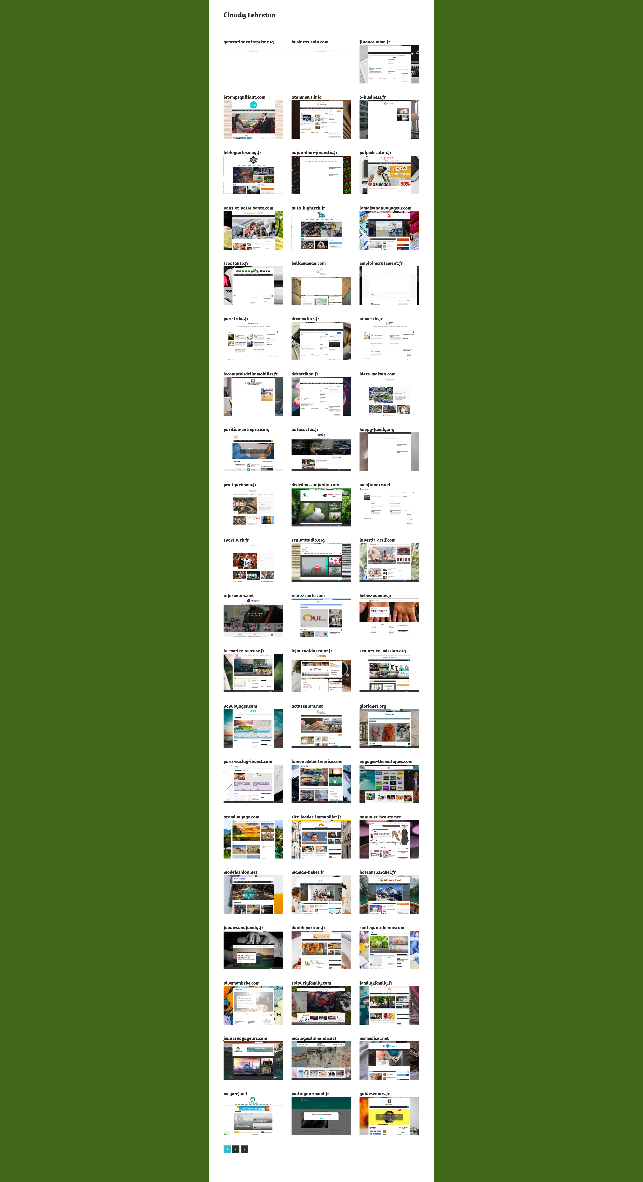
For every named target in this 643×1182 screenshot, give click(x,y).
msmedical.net (374, 1038)
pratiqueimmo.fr (240, 484)
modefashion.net (240, 872)
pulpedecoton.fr (376, 152)
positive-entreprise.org (247, 429)
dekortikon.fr (305, 374)
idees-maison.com (378, 374)
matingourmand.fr (310, 1093)
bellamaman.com (309, 263)
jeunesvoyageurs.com (245, 1038)
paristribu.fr (236, 318)
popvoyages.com (240, 706)
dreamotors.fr (305, 318)
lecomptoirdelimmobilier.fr (251, 374)
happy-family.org (377, 429)
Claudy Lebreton (250, 14)
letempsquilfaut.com (244, 97)
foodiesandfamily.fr (243, 927)
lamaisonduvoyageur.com (385, 208)
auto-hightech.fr (308, 208)
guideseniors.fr (375, 1093)
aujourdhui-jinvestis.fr (315, 152)
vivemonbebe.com (242, 983)
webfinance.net (375, 484)
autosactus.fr (305, 429)
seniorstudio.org (308, 540)
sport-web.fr (236, 540)
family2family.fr (376, 983)
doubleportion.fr (308, 927)
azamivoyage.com (241, 817)
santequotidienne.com (382, 927)
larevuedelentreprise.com (317, 761)
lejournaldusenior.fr (312, 651)
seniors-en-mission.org (383, 651)
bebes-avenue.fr (376, 595)
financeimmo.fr (375, 42)
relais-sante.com (308, 595)
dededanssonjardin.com (315, 484)
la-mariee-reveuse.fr (244, 651)
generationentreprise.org (249, 42)
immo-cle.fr (371, 318)
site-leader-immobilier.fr (316, 817)
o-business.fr (373, 97)
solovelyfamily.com (311, 983)
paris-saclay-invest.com (248, 761)
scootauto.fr (236, 263)
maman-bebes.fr (308, 872)
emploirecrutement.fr (381, 263)
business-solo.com (310, 42)
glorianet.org (373, 706)
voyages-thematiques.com (386, 761)
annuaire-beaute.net (380, 817)
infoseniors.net (239, 595)
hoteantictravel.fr (378, 872)
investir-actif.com (378, 540)
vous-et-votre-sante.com (248, 208)
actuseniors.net (307, 706)
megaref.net (235, 1093)
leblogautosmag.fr (242, 152)
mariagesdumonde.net (314, 1038)
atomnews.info (307, 97)
